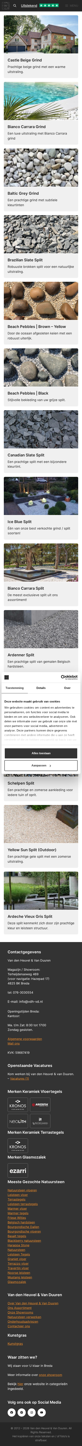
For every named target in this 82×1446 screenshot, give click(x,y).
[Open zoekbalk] (15, 5)
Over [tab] (67, 687)
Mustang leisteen (20, 1277)
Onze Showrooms (20, 1312)
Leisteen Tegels (19, 1254)
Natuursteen (16, 1250)
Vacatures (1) (19, 1078)
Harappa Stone (18, 1245)
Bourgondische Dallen (23, 1227)
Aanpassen (38, 765)
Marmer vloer (17, 1208)
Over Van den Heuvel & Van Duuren (33, 1303)
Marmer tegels (18, 1213)
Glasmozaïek (17, 1282)
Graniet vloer (17, 1259)
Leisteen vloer (18, 1195)
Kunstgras (15, 1344)
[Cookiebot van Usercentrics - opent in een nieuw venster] (61, 677)
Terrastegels (16, 1199)
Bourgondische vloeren (24, 1231)
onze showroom (50, 1375)
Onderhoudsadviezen (23, 1321)
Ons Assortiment (20, 1308)
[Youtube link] (42, 1412)
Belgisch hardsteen (21, 1222)
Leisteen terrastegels (23, 1204)
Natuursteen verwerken (24, 1317)
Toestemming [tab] (15, 687)
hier (20, 1384)
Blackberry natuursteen (24, 1241)
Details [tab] (41, 687)
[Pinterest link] (22, 1412)
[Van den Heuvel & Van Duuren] (6, 5)
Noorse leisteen (19, 1273)
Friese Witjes (17, 1218)
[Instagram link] (32, 1412)
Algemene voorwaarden (25, 1039)
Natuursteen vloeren (22, 1190)
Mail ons (14, 1043)
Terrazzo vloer (18, 1263)
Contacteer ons (19, 1326)
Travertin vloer (18, 1268)
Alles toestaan (41, 753)
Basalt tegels (17, 1236)
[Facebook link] (12, 1412)
